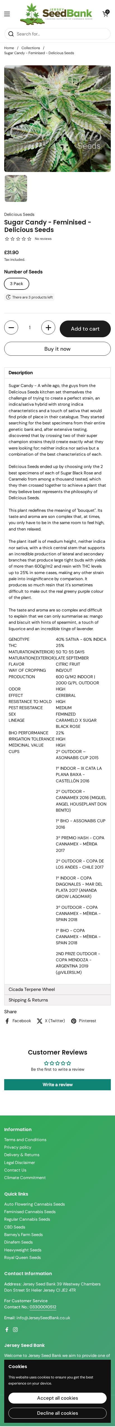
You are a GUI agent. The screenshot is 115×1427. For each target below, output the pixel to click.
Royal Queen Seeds (22, 1257)
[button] (105, 14)
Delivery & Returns (21, 1155)
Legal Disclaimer (19, 1162)
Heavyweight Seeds (22, 1250)
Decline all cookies (57, 1413)
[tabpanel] (57, 681)
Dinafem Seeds (18, 1242)
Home (9, 48)
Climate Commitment (25, 1177)
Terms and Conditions (25, 1139)
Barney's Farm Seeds (23, 1234)
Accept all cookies (57, 1398)
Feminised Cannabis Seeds (30, 1212)
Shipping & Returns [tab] (28, 1000)
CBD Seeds (14, 1227)
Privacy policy (17, 1147)
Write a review (58, 1084)
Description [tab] (21, 373)
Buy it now (57, 348)
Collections (30, 48)
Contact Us (15, 1170)
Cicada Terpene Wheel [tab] (32, 989)
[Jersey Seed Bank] (56, 14)
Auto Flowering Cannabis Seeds (34, 1204)
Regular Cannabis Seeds (27, 1219)
